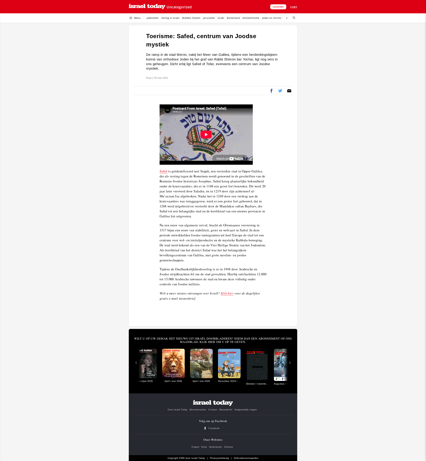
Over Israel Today (177, 409)
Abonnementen (197, 409)
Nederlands (215, 447)
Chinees (228, 447)
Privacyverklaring (219, 458)
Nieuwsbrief (225, 409)
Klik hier (227, 293)
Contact (212, 409)
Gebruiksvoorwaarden (246, 458)
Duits (204, 447)
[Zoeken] (292, 18)
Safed (163, 171)
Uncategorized (179, 7)
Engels (195, 447)
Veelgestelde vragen (245, 409)
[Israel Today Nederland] (147, 7)
